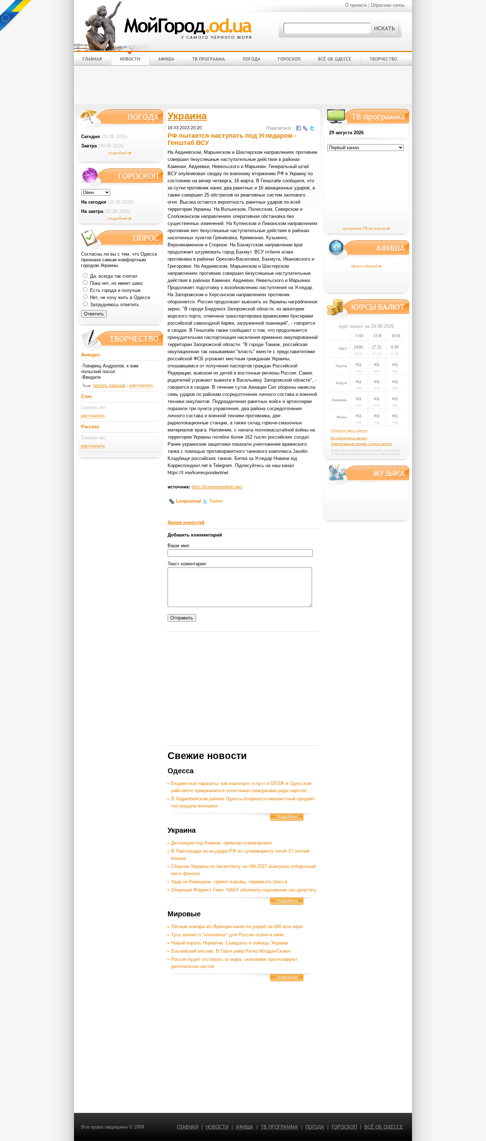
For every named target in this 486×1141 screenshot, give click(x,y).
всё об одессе (383, 1127)
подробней (118, 153)
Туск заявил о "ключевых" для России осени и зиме (227, 934)
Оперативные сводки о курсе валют (361, 444)
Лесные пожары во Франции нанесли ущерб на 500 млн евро (237, 926)
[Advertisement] (243, 85)
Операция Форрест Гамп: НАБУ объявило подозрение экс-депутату (244, 890)
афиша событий (364, 266)
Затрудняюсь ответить (114, 304)
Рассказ (90, 426)
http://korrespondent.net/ (217, 487)
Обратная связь (388, 5)
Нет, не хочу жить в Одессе (119, 297)
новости (217, 1127)
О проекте (356, 5)
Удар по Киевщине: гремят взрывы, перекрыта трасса (229, 881)
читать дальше (109, 385)
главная (187, 1127)
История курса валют (349, 438)
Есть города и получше (115, 290)
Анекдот (90, 354)
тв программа (279, 1127)
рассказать (141, 385)
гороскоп (344, 1127)
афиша (244, 1127)
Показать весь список (349, 431)
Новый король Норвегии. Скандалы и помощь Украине (229, 943)
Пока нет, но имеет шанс (116, 283)
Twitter (215, 501)
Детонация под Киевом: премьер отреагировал (221, 843)
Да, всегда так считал (113, 276)
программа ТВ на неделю (364, 228)
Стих (86, 396)
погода (314, 1127)
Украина (187, 116)
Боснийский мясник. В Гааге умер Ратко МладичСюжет (231, 951)
